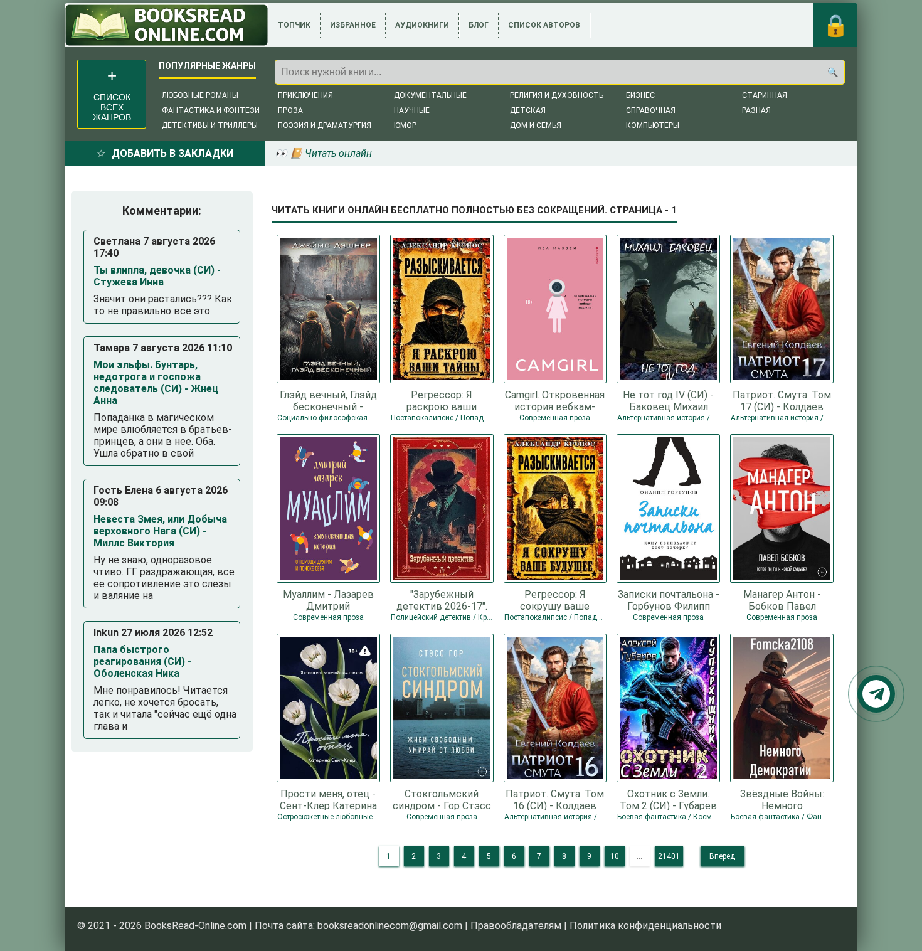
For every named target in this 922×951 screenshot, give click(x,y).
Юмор (405, 125)
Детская (528, 110)
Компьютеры (652, 125)
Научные (412, 110)
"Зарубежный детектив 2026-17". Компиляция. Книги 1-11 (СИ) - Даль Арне (441, 599)
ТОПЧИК (294, 25)
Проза (290, 110)
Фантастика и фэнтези (211, 110)
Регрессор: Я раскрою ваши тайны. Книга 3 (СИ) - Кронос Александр (441, 400)
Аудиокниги (422, 25)
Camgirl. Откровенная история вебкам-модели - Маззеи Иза (555, 400)
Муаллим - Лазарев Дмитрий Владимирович (328, 599)
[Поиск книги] (832, 72)
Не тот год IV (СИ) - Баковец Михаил (668, 400)
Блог (479, 25)
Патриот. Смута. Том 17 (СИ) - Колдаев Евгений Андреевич (782, 400)
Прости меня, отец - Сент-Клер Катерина (328, 799)
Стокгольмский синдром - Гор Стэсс (442, 799)
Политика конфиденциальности (645, 926)
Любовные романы (200, 95)
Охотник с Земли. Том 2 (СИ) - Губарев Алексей (668, 799)
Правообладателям (515, 926)
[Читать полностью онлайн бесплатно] (166, 25)
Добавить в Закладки (172, 153)
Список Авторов (544, 25)
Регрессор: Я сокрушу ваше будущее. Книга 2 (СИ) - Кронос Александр (555, 599)
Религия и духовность (556, 95)
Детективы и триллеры (210, 125)
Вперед (722, 856)
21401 (669, 856)
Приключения (305, 95)
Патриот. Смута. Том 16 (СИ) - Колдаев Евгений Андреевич (555, 799)
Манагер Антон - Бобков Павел (782, 599)
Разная (756, 110)
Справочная (651, 110)
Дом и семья (535, 125)
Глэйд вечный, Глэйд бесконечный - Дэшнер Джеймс (328, 400)
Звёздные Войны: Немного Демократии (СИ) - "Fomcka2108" (782, 799)
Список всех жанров (112, 107)
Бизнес (640, 95)
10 (614, 856)
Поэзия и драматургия (324, 125)
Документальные (430, 95)
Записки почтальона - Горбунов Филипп (668, 599)
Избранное (353, 25)
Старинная (764, 95)
